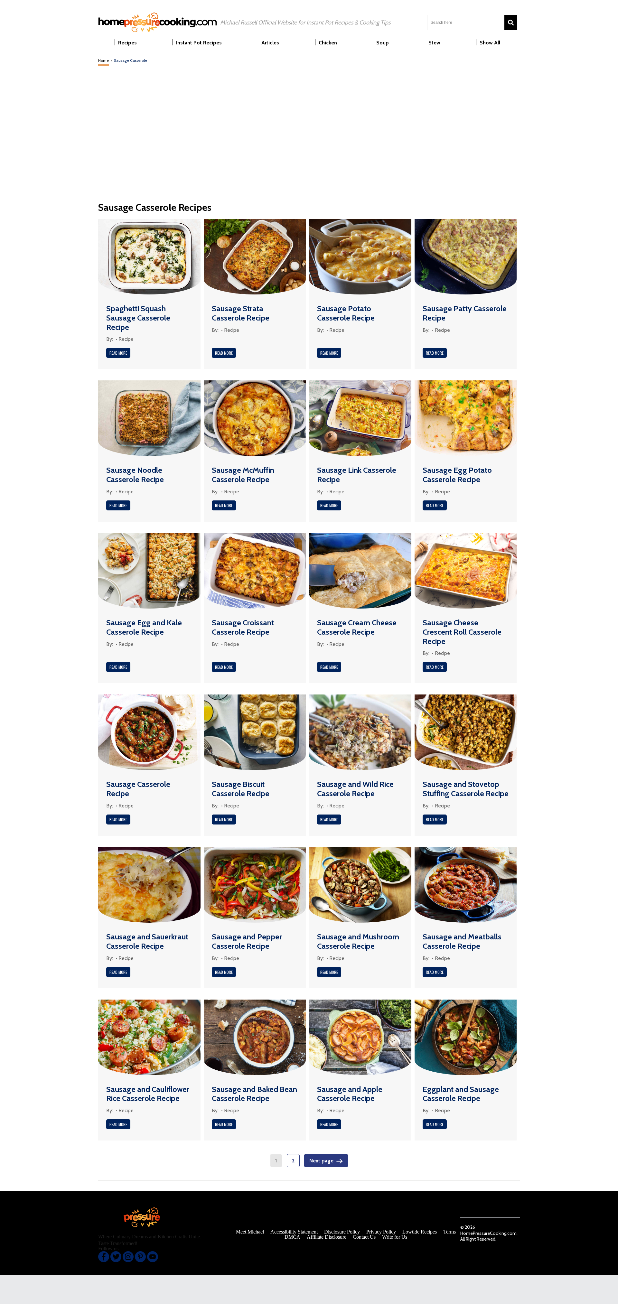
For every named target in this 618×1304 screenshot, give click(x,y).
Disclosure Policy (342, 1231)
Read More (118, 353)
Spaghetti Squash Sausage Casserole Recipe (138, 318)
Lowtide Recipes (419, 1231)
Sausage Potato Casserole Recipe (346, 313)
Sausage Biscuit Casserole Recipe (240, 788)
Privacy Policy (381, 1231)
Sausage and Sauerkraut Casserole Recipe (147, 941)
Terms (449, 1231)
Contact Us (364, 1237)
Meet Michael (250, 1231)
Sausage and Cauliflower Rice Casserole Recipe (147, 1094)
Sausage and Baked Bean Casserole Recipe (254, 1094)
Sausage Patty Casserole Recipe (465, 313)
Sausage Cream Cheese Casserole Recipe (357, 627)
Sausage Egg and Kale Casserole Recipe (144, 627)
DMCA (292, 1237)
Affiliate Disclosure (326, 1237)
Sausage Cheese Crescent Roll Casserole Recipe (462, 632)
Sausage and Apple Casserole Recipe (349, 1094)
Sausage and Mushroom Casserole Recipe (358, 941)
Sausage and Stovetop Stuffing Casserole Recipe (466, 788)
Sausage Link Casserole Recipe (356, 474)
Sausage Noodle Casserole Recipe (135, 474)
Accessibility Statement (294, 1231)
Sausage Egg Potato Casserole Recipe (457, 474)
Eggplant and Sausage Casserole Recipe (461, 1094)
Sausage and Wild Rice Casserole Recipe (355, 788)
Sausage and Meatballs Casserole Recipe (462, 941)
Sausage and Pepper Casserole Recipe (247, 941)
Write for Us (394, 1237)
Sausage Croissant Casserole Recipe (243, 627)
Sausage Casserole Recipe (138, 788)
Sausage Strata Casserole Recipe (240, 313)
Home (103, 60)
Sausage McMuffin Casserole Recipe (243, 474)
